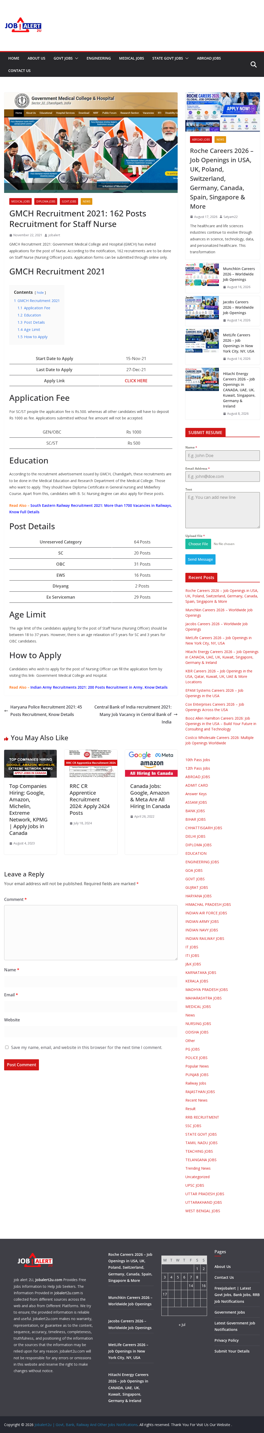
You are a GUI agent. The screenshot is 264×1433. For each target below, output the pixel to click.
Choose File (198, 543)
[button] (75, 58)
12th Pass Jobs (197, 768)
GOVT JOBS (63, 58)
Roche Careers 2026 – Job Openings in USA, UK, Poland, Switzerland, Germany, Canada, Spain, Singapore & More (221, 178)
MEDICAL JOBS (131, 58)
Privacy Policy (226, 1340)
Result (190, 1108)
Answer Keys (196, 793)
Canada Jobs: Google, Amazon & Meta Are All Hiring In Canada (150, 796)
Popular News (197, 1066)
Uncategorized (197, 1176)
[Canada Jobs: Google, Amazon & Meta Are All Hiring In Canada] (151, 753)
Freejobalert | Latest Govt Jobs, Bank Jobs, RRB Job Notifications (237, 1295)
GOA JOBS (194, 870)
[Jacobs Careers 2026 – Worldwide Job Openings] (202, 311)
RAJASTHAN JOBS (200, 1091)
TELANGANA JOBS (201, 1159)
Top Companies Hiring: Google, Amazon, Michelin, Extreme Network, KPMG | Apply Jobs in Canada (28, 809)
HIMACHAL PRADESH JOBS (208, 904)
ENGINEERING (99, 58)
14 (191, 1285)
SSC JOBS (193, 1125)
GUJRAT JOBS (196, 887)
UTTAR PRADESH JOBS (204, 1193)
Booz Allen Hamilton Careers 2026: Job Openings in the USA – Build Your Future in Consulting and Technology (220, 723)
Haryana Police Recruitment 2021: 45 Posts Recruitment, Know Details (46, 710)
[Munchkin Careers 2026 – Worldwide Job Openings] (202, 278)
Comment (15, 899)
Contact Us (19, 70)
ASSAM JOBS (196, 802)
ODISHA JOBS (197, 1032)
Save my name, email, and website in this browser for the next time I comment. (86, 1047)
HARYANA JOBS (198, 895)
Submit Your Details (232, 1351)
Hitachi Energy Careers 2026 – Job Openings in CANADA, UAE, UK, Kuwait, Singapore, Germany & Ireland (239, 390)
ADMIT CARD (196, 785)
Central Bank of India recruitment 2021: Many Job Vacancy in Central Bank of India (132, 714)
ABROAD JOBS (209, 58)
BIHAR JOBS (195, 819)
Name (11, 970)
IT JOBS (191, 947)
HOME (13, 58)
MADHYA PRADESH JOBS (206, 989)
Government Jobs (229, 1312)
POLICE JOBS (196, 1057)
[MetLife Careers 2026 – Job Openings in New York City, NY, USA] (202, 347)
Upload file (195, 536)
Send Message (200, 559)
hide (40, 292)
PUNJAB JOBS (197, 1074)
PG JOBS (192, 1049)
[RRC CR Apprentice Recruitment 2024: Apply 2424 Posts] (90, 753)
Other (190, 1040)
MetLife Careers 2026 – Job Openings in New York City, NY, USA (238, 343)
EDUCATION (196, 853)
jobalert (54, 235)
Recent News (196, 1100)
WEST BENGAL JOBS (202, 1210)
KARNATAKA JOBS (200, 972)
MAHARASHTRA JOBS (203, 998)
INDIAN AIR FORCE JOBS (206, 912)
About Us (36, 58)
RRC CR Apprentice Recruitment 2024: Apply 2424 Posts (90, 799)
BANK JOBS (195, 810)
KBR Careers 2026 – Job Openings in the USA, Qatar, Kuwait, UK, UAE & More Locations (218, 676)
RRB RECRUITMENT (202, 1117)
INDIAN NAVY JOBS (201, 929)
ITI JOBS (192, 955)
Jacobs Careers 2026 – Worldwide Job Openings (238, 307)
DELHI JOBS (195, 836)
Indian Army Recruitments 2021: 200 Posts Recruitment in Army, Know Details (99, 687)
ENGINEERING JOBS (202, 861)
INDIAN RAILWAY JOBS (204, 938)
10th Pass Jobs (197, 759)
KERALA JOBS (196, 981)
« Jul (182, 1324)
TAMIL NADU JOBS (201, 1142)
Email (11, 995)
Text (188, 489)
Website (12, 1020)
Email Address (197, 468)
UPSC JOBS (194, 1185)
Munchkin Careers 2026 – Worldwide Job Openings (239, 274)
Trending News (198, 1168)
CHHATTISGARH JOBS (203, 827)
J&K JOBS (193, 964)
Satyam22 (231, 217)
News (86, 201)
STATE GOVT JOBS (167, 58)
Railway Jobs (195, 1083)
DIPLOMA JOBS (45, 201)
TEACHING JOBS (199, 1151)
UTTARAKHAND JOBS (203, 1202)
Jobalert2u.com (48, 1279)
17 (165, 1294)
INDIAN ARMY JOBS (202, 921)
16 (204, 1285)
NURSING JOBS (198, 1023)
